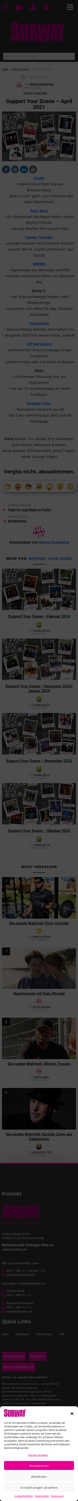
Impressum (57, 1496)
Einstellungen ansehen (39, 1487)
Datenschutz (42, 1496)
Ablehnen (39, 1477)
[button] (72, 1413)
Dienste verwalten (38, 1455)
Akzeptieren (39, 1466)
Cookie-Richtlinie (23, 1496)
